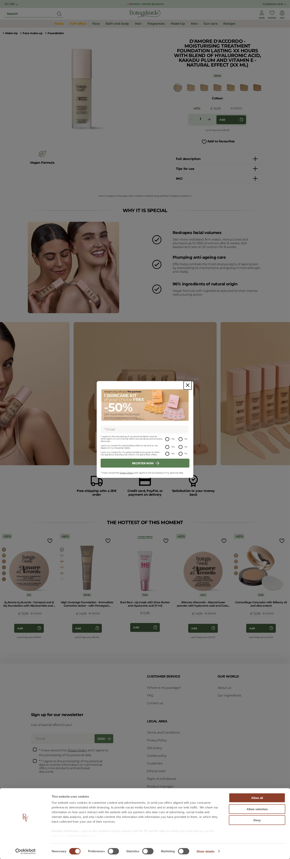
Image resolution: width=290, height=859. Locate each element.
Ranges (229, 23)
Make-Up (11, 33)
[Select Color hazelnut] (257, 87)
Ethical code (156, 771)
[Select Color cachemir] (217, 87)
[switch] (113, 851)
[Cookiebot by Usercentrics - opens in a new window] (25, 851)
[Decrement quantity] (191, 119)
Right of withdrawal (161, 779)
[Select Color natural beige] (62, 555)
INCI (179, 178)
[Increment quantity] (209, 119)
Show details (205, 851)
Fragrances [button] (156, 23)
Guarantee (155, 763)
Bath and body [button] (117, 23)
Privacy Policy (126, 472)
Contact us (155, 703)
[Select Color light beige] (62, 567)
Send (101, 739)
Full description (188, 159)
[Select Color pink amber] (62, 573)
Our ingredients (229, 695)
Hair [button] (138, 23)
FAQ (150, 695)
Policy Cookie (79, 835)
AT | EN (10, 4)
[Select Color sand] (4, 567)
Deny (257, 820)
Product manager (160, 786)
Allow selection (257, 809)
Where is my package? (164, 688)
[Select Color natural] (191, 87)
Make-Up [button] (178, 23)
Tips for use (185, 169)
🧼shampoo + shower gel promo (145, 3)
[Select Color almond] (4, 550)
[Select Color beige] (4, 555)
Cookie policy (157, 755)
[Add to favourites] (49, 540)
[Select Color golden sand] (62, 550)
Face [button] (96, 23)
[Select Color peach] (178, 88)
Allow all (257, 798)
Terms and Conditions (163, 732)
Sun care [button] (210, 23)
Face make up (32, 33)
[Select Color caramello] (62, 561)
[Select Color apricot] (231, 87)
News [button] (59, 23)
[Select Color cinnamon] (4, 573)
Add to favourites (221, 141)
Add (222, 119)
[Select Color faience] (4, 579)
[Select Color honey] (244, 87)
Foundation (56, 33)
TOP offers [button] (78, 23)
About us (224, 688)
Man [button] (194, 23)
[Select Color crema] (204, 87)
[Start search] (59, 14)
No (185, 438)
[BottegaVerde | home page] (145, 14)
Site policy (154, 748)
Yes (173, 438)
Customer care (273, 4)
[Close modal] (188, 385)
